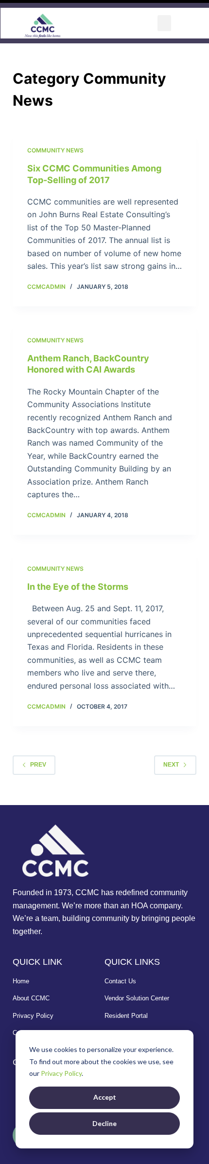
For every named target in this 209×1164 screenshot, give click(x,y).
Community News (55, 150)
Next (171, 764)
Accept (104, 1097)
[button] (164, 23)
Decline (104, 1123)
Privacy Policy (61, 1073)
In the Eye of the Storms (77, 587)
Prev (38, 764)
